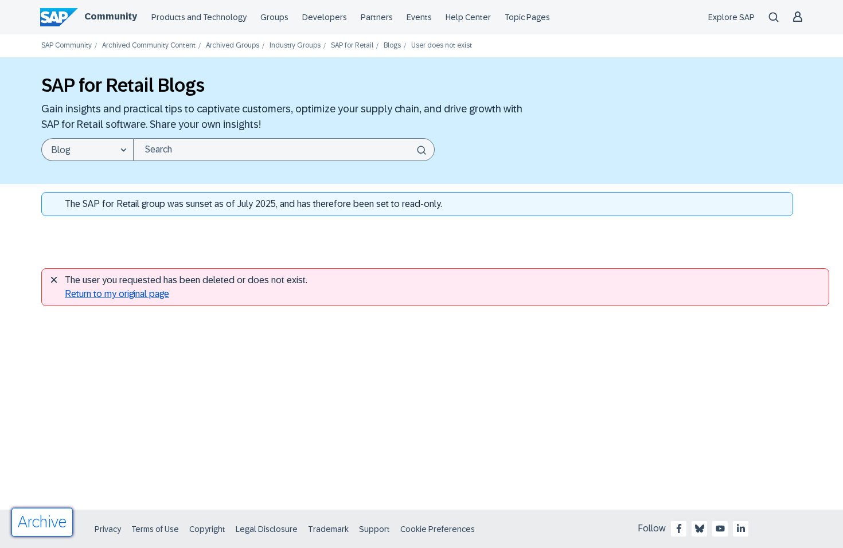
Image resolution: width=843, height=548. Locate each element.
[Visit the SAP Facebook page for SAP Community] (679, 528)
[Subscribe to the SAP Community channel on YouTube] (720, 528)
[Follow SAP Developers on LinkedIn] (741, 528)
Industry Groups (295, 45)
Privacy (108, 529)
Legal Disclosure (267, 529)
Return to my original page (117, 294)
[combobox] (284, 149)
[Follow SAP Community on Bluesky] (699, 528)
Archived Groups (232, 45)
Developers (324, 17)
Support (374, 529)
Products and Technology (199, 17)
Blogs (392, 45)
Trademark (328, 529)
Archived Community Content (149, 45)
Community (110, 16)
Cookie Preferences (437, 529)
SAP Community (66, 45)
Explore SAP (731, 17)
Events (419, 17)
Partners (377, 17)
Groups (274, 17)
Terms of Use (155, 529)
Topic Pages (527, 17)
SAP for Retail (352, 45)
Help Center (468, 17)
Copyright (207, 529)
